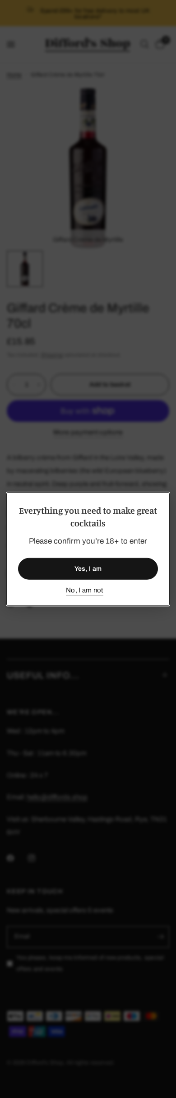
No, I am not (84, 589)
